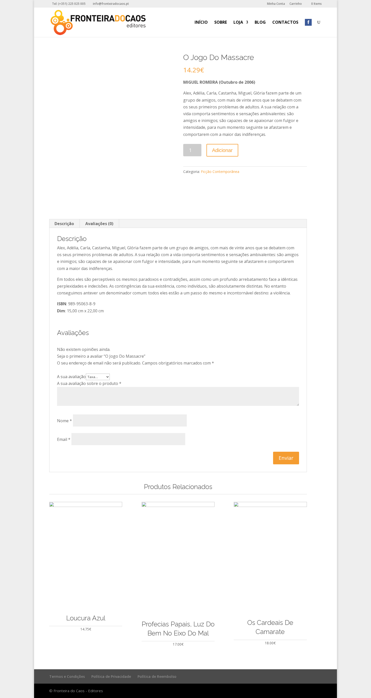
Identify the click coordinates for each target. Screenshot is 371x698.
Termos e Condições (67, 676)
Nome (64, 420)
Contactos (285, 22)
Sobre (220, 22)
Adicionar (222, 150)
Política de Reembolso (157, 676)
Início (201, 22)
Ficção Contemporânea (220, 171)
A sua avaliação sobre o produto (89, 383)
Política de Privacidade (111, 676)
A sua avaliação (71, 376)
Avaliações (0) (99, 223)
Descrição (64, 223)
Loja (238, 22)
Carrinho (295, 4)
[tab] (64, 223)
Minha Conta (276, 4)
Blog (260, 22)
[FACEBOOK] (308, 28)
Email (63, 439)
